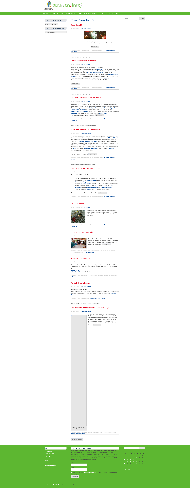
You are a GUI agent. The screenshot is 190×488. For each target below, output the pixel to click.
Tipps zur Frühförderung (80, 258)
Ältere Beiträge (78, 439)
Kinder (101, 275)
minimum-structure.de (81, 485)
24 (124, 463)
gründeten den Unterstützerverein (88, 141)
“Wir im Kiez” (99, 69)
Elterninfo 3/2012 (75, 270)
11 (127, 459)
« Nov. (125, 469)
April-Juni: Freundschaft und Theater (85, 129)
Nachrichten (85, 50)
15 (139, 459)
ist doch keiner (103, 113)
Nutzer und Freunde (113, 138)
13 (133, 459)
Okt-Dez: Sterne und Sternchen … (84, 61)
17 (124, 461)
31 (124, 465)
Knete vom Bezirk (85, 183)
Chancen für (74, 113)
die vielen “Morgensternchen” (95, 72)
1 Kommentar (90, 252)
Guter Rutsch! (76, 25)
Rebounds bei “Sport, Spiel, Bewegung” (94, 108)
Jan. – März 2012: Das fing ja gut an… (86, 168)
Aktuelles (47, 13)
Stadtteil (55, 13)
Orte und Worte (104, 13)
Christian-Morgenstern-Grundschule (92, 250)
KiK (105, 250)
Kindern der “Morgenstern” (91, 148)
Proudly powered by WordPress (53, 485)
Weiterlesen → (95, 47)
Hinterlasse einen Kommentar (80, 277)
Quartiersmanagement (69, 13)
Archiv (46, 460)
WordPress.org (50, 457)
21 (136, 461)
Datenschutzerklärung (90, 472)
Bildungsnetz (117, 13)
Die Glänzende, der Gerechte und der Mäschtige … (91, 307)
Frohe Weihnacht (77, 204)
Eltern (74, 148)
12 (130, 459)
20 (133, 461)
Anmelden (49, 451)
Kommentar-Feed (51, 455)
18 (127, 461)
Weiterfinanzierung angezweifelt (79, 111)
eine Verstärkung (91, 180)
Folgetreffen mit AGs (92, 187)
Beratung (84, 275)
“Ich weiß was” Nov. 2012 (78, 272)
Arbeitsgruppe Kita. (107, 187)
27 (133, 463)
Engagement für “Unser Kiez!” (83, 232)
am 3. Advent (103, 78)
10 (124, 459)
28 (136, 463)
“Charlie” (89, 189)
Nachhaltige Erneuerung (88, 13)
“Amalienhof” (111, 148)
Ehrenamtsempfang (80, 182)
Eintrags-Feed (50, 453)
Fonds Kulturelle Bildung (80, 283)
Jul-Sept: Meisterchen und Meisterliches (87, 98)
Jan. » (129, 469)
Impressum (48, 463)
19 (130, 461)
